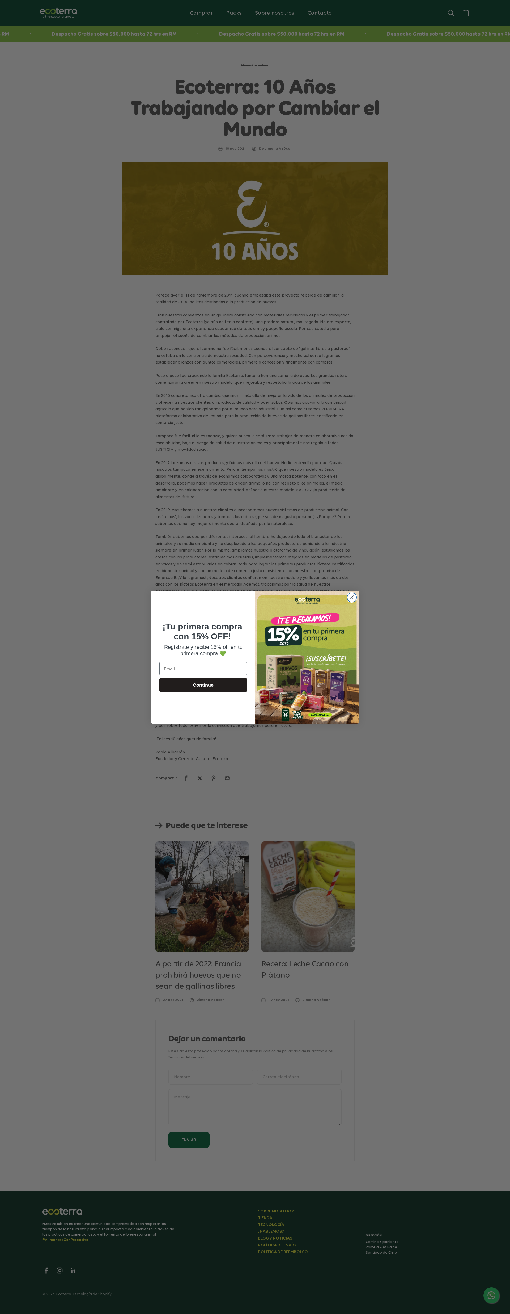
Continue (203, 685)
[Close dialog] (351, 597)
